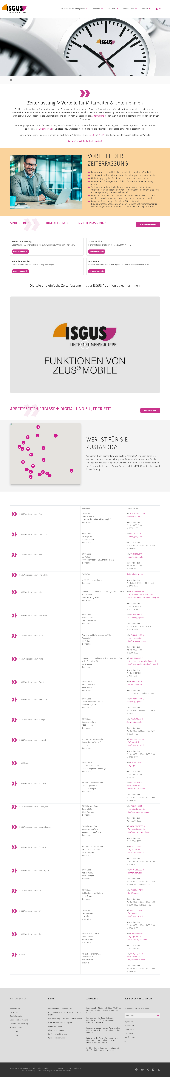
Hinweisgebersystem (56, 1030)
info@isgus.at (132, 913)
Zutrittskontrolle (16, 1016)
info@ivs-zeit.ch (133, 957)
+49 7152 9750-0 (136, 719)
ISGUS (91, 135)
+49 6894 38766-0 (137, 699)
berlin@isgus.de (133, 516)
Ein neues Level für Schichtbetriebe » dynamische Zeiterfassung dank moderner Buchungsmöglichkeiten (101, 1020)
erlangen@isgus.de (134, 873)
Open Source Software (56, 1038)
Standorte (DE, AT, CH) (133, 1033)
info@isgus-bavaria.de (136, 809)
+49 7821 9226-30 (137, 739)
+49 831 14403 (135, 847)
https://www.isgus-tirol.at (137, 939)
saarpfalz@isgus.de (134, 702)
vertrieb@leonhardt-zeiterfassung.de (142, 661)
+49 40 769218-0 (136, 534)
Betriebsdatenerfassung (19, 1020)
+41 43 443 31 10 (136, 954)
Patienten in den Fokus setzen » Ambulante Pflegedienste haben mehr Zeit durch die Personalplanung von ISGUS (102, 1040)
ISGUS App (14, 1035)
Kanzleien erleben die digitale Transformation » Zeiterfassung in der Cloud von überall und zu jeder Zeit (104, 1030)
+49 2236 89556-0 (137, 635)
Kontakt (145, 9)
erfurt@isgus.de (133, 893)
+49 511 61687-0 (136, 554)
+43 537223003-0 (137, 933)
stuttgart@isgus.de (134, 722)
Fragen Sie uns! (150, 410)
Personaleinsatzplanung (19, 1024)
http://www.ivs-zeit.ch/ (136, 960)
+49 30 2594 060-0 (137, 513)
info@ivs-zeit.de (133, 742)
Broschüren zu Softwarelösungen (60, 1008)
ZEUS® (102, 135)
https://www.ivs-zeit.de (136, 745)
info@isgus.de (132, 765)
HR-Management (16, 1012)
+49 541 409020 (136, 615)
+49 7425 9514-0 (136, 783)
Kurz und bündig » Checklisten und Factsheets (65, 1019)
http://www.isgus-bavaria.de (138, 812)
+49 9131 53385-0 (137, 870)
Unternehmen (128, 9)
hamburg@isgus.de (134, 537)
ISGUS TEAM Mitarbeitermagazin (60, 1023)
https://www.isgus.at (135, 916)
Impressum (129, 1022)
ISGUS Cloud (14, 1031)
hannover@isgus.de (135, 557)
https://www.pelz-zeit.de (136, 641)
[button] (56, 436)
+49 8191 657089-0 (137, 826)
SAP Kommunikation (17, 1028)
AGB (126, 1041)
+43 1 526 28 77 (136, 910)
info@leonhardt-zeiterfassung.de (140, 594)
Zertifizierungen (130, 1037)
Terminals (96, 9)
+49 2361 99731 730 (137, 591)
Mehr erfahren (19, 252)
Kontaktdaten (129, 1030)
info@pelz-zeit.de (134, 638)
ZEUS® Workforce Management (72, 9)
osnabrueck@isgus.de (135, 618)
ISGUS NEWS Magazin (56, 1026)
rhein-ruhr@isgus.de (135, 574)
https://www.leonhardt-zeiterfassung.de (143, 597)
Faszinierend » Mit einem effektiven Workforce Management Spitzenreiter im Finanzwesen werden (103, 1010)
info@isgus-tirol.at (134, 936)
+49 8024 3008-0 (137, 806)
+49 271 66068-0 (136, 658)
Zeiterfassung (97, 116)
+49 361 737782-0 (136, 890)
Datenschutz (129, 1026)
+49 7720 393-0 (136, 762)
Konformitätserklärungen (57, 1034)
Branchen (111, 9)
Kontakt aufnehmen (148, 225)
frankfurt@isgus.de (134, 684)
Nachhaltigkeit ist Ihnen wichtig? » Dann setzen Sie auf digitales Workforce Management (103, 1049)
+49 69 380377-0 (136, 681)
